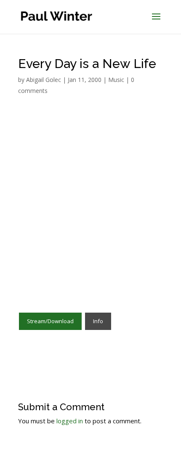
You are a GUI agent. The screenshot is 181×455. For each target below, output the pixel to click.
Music (116, 80)
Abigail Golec (43, 80)
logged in (69, 421)
